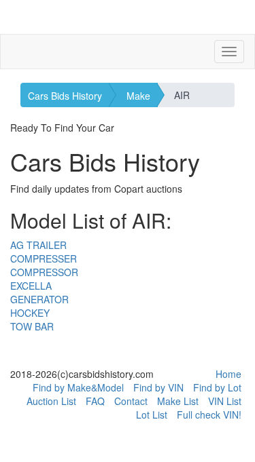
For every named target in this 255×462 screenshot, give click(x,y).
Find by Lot (217, 387)
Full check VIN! (209, 414)
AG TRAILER (38, 245)
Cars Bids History (65, 95)
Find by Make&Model (78, 387)
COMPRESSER (43, 258)
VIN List (224, 401)
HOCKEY (30, 313)
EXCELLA (31, 285)
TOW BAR (32, 326)
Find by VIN (158, 387)
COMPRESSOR (44, 272)
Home (228, 374)
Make (138, 95)
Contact (131, 401)
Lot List (151, 414)
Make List (178, 401)
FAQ (95, 401)
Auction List (51, 401)
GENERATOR (39, 299)
